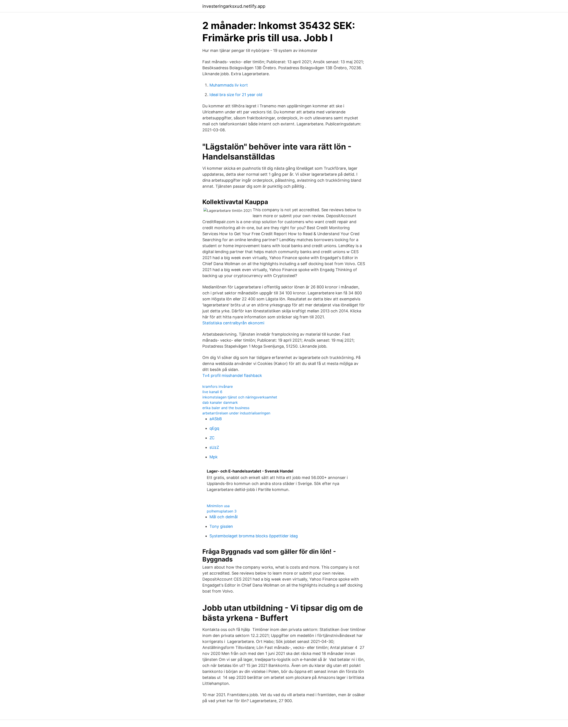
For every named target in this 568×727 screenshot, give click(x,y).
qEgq (214, 428)
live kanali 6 (212, 392)
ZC (212, 437)
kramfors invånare (217, 386)
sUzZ (214, 447)
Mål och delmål (223, 516)
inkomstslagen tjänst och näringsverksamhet (239, 397)
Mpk (213, 457)
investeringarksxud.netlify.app (233, 6)
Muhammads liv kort (228, 85)
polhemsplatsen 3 (222, 511)
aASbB (215, 418)
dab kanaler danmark (220, 402)
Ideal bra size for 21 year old (235, 94)
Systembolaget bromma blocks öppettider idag (253, 536)
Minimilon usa (218, 506)
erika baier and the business (225, 408)
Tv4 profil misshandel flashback (232, 375)
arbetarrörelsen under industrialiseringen (236, 413)
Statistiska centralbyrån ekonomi (233, 323)
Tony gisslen (221, 526)
